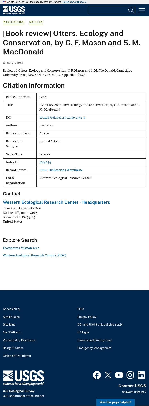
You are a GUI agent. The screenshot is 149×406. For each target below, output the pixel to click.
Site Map (9, 324)
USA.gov (83, 332)
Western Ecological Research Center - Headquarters (56, 202)
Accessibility (11, 309)
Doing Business (13, 348)
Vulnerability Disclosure (19, 340)
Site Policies (11, 317)
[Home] (14, 13)
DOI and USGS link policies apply (100, 324)
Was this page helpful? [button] (115, 402)
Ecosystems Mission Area (21, 248)
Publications (13, 22)
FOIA (80, 309)
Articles (36, 22)
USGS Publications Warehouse (61, 170)
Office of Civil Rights (17, 356)
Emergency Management (94, 348)
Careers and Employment (94, 340)
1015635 (45, 162)
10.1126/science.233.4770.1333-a (62, 117)
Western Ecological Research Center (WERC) (34, 255)
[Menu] (142, 10)
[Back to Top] (136, 393)
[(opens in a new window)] (97, 374)
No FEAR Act (12, 332)
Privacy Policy (86, 317)
